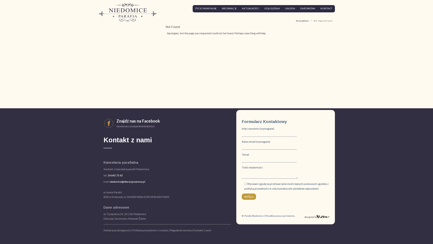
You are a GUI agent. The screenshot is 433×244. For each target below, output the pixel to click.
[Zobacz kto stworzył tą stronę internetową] (316, 216)
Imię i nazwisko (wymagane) (258, 128)
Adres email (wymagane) (256, 141)
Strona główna (302, 20)
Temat (245, 154)
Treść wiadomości (252, 167)
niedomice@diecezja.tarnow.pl (127, 181)
